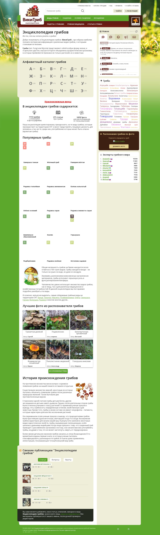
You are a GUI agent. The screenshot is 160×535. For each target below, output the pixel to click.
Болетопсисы (133, 96)
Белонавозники (116, 90)
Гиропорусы (104, 114)
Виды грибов (52, 18)
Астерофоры (114, 88)
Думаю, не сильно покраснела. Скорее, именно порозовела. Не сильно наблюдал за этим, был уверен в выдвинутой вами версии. (118, 50)
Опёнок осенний (30, 211)
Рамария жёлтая (78, 162)
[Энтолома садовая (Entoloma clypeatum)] (81, 249)
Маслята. (114, 58)
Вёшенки (133, 103)
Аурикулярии (132, 88)
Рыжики (42, 300)
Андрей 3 (106, 159)
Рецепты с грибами (55, 24)
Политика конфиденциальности (48, 530)
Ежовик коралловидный (117, 69)
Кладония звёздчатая (42, 476)
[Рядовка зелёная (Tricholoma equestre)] (57, 249)
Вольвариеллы (107, 103)
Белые (40, 297)
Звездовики (105, 127)
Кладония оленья (40, 487)
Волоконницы (131, 101)
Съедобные (67, 18)
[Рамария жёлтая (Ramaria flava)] (81, 151)
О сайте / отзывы (132, 6)
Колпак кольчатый (78, 186)
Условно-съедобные (83, 18)
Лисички (47, 297)
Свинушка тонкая (30, 162)
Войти (119, 11)
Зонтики (125, 127)
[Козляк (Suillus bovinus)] (57, 223)
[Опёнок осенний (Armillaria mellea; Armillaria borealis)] (34, 199)
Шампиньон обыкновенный (29, 236)
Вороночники (121, 104)
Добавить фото (119, 146)
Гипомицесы (120, 111)
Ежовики (116, 124)
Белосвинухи (132, 90)
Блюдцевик (103, 96)
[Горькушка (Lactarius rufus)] (81, 223)
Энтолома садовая (78, 261)
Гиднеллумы (132, 109)
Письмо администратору (67, 530)
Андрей (106, 177)
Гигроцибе (119, 108)
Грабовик (103, 119)
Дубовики (104, 125)
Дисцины (134, 119)
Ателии (122, 88)
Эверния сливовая (40, 499)
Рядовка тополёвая (31, 186)
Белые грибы (120, 93)
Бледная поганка (132, 93)
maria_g (106, 172)
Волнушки (33, 300)
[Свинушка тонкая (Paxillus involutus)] (34, 151)
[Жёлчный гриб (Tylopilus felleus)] (57, 151)
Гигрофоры (106, 108)
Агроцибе (104, 85)
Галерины (104, 106)
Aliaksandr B (107, 175)
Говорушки (106, 116)
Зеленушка (116, 127)
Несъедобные (99, 18)
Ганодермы (115, 106)
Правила (119, 6)
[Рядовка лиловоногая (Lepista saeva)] (57, 175)
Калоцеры (134, 127)
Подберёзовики (67, 297)
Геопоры (134, 106)
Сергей (105, 163)
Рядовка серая (53, 211)
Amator (106, 168)
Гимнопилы (105, 111)
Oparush (106, 161)
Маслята (55, 297)
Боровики (114, 98)
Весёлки (103, 101)
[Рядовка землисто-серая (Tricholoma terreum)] (81, 199)
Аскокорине (104, 88)
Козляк (50, 235)
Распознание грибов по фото (118, 134)
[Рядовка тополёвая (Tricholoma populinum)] (34, 175)
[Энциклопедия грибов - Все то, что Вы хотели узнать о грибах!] (32, 15)
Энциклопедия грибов (41, 528)
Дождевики (106, 121)
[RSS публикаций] (20, 450)
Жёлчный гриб (53, 162)
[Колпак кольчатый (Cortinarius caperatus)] (81, 175)
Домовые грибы (120, 122)
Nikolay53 (106, 165)
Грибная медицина (75, 24)
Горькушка (75, 235)
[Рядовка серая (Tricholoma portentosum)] (57, 199)
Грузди (26, 300)
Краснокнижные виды (58, 101)
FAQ (111, 6)
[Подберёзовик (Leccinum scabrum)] (34, 249)
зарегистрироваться (70, 514)
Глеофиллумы (132, 114)
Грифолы (113, 119)
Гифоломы (118, 113)
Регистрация (132, 11)
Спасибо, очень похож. (121, 64)
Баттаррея (103, 91)
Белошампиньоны (107, 93)
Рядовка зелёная (54, 261)
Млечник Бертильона (41, 464)
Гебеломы (125, 106)
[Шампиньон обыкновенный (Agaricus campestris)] (34, 223)
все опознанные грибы (58, 371)
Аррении (134, 85)
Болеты (103, 98)
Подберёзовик (29, 261)
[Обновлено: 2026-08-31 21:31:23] (136, 31)
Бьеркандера (127, 99)
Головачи (118, 117)
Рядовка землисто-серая (81, 211)
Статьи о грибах (95, 24)
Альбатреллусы (122, 85)
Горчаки (126, 117)
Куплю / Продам (100, 6)
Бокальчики (113, 96)
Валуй (136, 99)
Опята (77, 297)
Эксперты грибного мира (116, 154)
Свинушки (85, 297)
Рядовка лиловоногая (56, 186)
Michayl (106, 179)
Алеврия (112, 85)
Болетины (123, 96)
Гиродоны (134, 111)
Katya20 (106, 170)
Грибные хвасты (84, 6)
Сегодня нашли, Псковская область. (121, 43)
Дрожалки (133, 122)
